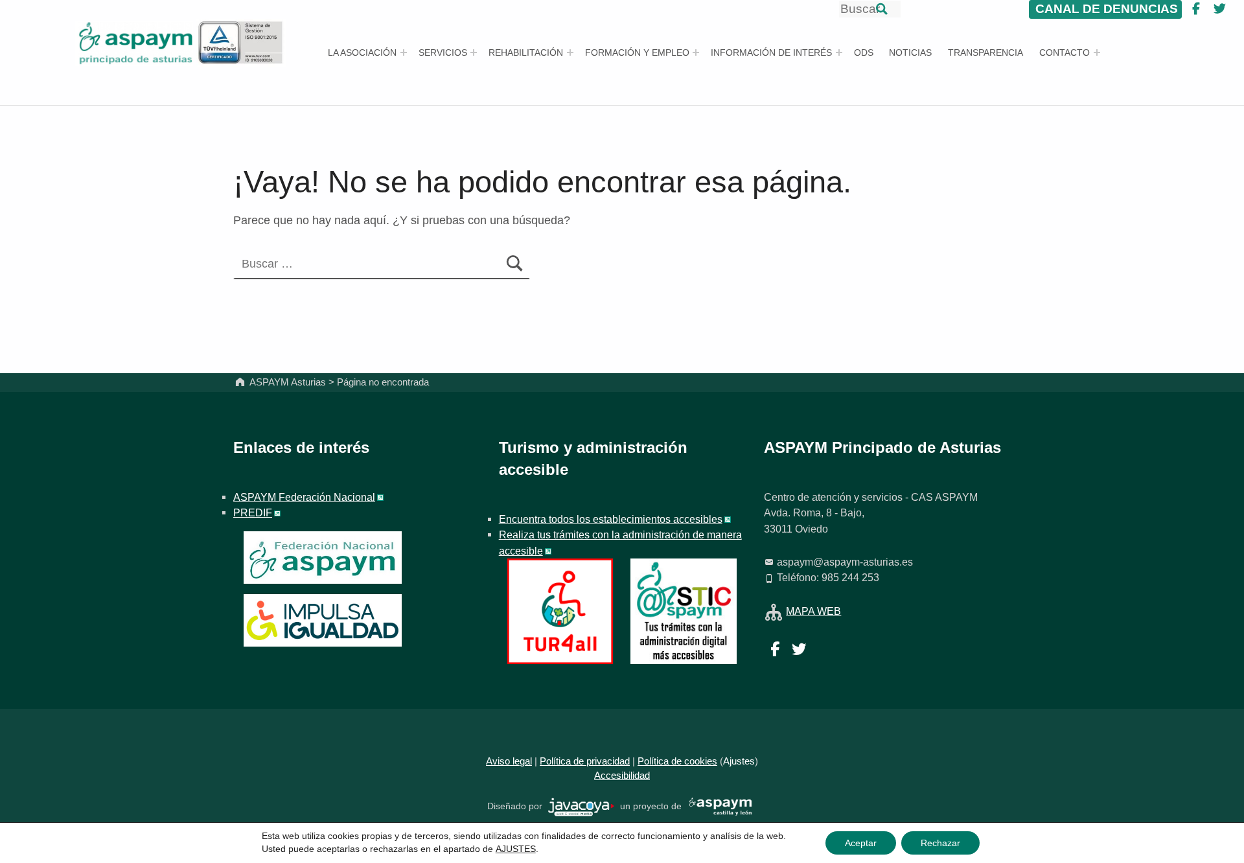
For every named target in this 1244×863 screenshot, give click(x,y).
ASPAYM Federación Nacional (304, 497)
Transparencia (985, 52)
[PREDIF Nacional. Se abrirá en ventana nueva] (323, 620)
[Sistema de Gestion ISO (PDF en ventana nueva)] (241, 42)
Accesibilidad (622, 775)
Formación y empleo (637, 52)
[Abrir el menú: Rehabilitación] (570, 52)
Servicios (443, 52)
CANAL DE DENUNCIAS (1105, 9)
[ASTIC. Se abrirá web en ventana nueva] (683, 610)
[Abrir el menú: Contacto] (1097, 52)
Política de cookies (677, 761)
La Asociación (362, 52)
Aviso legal (509, 761)
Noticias (910, 52)
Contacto (1064, 52)
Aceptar (861, 843)
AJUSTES (516, 849)
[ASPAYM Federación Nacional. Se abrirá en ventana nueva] (323, 557)
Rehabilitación (526, 52)
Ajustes (739, 761)
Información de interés (771, 52)
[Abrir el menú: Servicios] (473, 52)
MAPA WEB (813, 611)
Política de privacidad (585, 761)
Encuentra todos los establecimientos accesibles (610, 519)
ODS (863, 52)
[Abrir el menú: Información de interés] (839, 52)
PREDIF (252, 512)
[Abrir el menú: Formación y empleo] (696, 52)
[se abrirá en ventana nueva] (581, 806)
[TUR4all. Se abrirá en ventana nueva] (560, 610)
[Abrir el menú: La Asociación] (403, 52)
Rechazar (940, 843)
